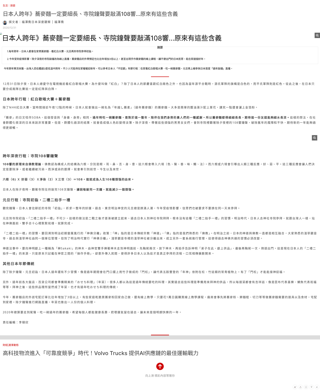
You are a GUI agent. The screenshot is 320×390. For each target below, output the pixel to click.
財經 (5, 345)
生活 (5, 5)
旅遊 (12, 5)
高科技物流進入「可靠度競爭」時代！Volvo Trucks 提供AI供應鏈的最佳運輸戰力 (100, 353)
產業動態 (14, 345)
